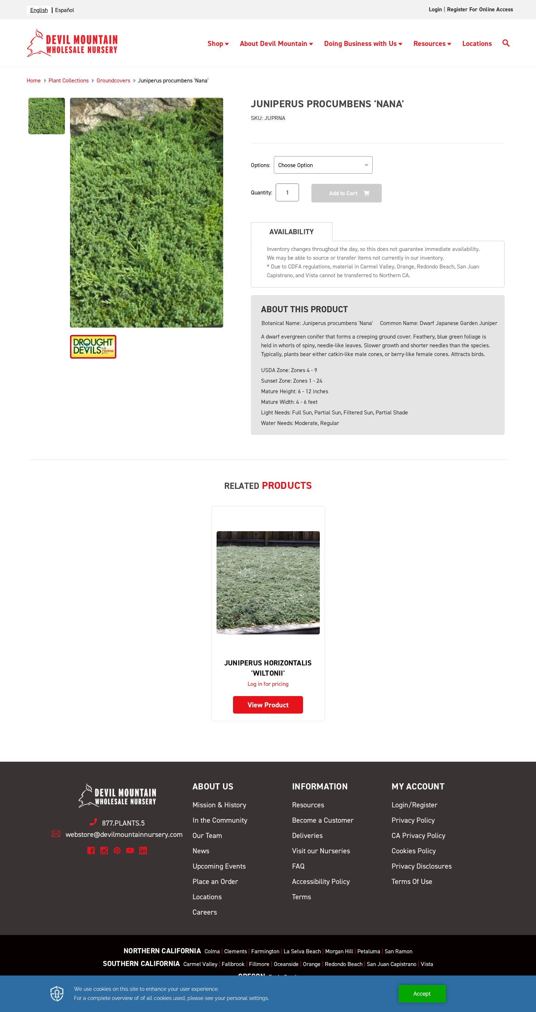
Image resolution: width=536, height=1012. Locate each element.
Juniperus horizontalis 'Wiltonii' (268, 668)
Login (435, 9)
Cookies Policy (414, 850)
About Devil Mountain (273, 43)
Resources (429, 43)
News (201, 850)
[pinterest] (117, 850)
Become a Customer (323, 820)
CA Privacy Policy (418, 835)
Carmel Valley (200, 964)
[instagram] (104, 850)
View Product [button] (268, 705)
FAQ (298, 866)
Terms (301, 896)
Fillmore (259, 964)
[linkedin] (143, 850)
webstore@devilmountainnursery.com (124, 834)
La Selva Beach (302, 951)
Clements (235, 951)
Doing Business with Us (360, 43)
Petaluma (368, 951)
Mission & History (219, 805)
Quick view (268, 582)
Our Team (207, 835)
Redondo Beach (343, 964)
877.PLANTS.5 (123, 823)
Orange (312, 964)
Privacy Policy (413, 820)
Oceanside (286, 964)
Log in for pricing (268, 684)
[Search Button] (506, 44)
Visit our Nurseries (321, 850)
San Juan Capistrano (391, 964)
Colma (212, 951)
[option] (64, 10)
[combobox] (39, 10)
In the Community (220, 820)
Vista (427, 964)
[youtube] (130, 850)
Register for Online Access (480, 9)
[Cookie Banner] (268, 994)
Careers (205, 912)
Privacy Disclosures (422, 866)
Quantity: (261, 192)
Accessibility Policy (321, 881)
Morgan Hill (339, 951)
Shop (215, 43)
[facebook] (91, 850)
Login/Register (415, 805)
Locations (477, 43)
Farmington (265, 951)
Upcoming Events (219, 866)
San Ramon (398, 951)
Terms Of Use (412, 881)
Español (64, 10)
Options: (260, 165)
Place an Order (215, 881)
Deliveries (307, 835)
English (39, 10)
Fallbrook (233, 964)
